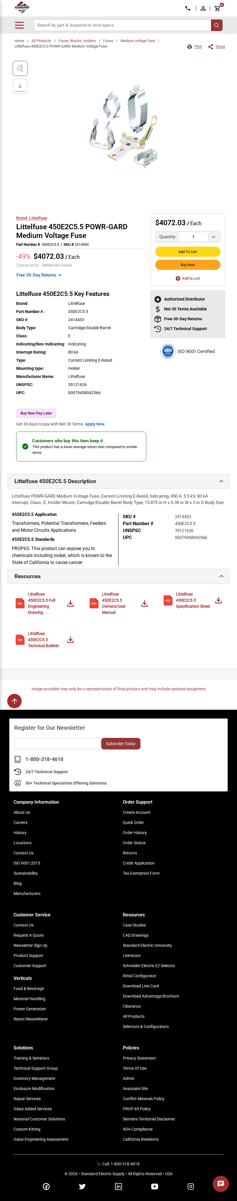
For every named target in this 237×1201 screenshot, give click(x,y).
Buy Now (188, 265)
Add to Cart (187, 252)
